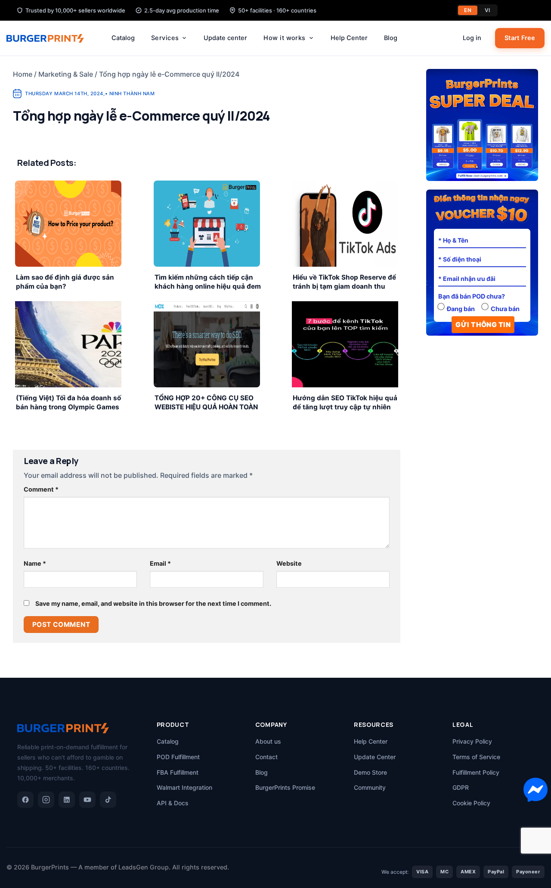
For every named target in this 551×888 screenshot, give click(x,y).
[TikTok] (108, 799)
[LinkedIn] (67, 799)
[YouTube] (87, 799)
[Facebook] (25, 799)
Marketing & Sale (65, 74)
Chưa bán (505, 308)
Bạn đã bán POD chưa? (471, 296)
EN (467, 10)
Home (22, 74)
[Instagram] (46, 799)
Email (160, 563)
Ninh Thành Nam (132, 93)
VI (487, 10)
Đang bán (461, 308)
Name (35, 563)
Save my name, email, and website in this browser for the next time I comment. (153, 603)
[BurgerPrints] (49, 38)
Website (289, 563)
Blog (390, 38)
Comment (41, 489)
